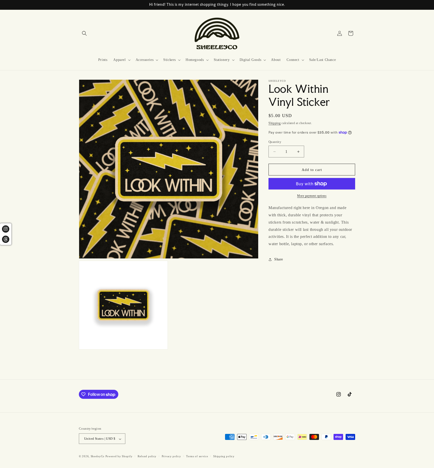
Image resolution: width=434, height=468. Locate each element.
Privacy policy (171, 456)
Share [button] (278, 259)
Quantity (274, 142)
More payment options (312, 196)
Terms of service (197, 456)
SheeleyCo (97, 456)
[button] (84, 33)
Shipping (274, 123)
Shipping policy (224, 456)
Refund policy (147, 456)
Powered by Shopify (119, 456)
